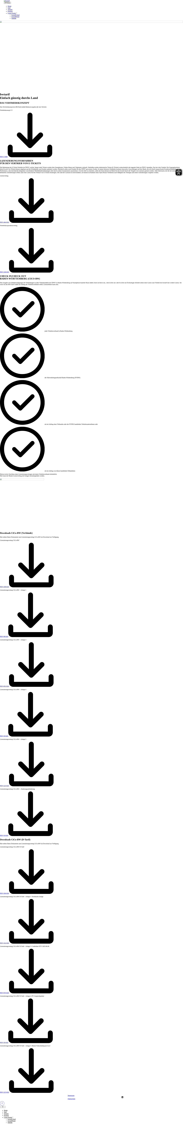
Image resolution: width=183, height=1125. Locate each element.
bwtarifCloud (15, 15)
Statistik (13, 18)
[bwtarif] (7, 1)
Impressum (71, 1095)
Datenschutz (71, 1099)
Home (9, 6)
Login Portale (12, 13)
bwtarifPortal (15, 16)
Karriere (10, 11)
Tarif (9, 8)
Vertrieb (10, 9)
